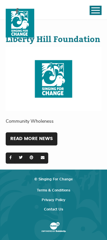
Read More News (31, 138)
